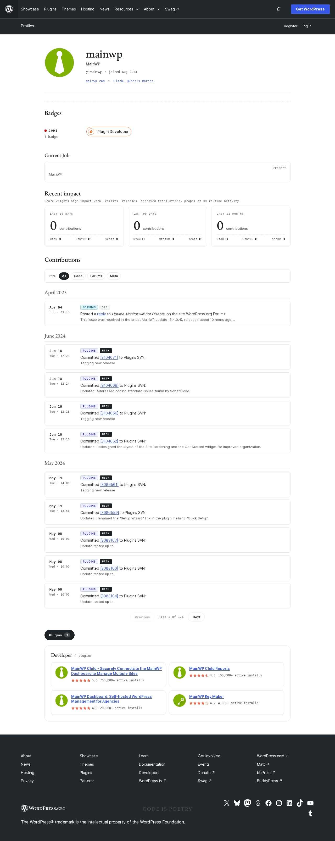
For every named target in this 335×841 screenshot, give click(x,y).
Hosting (27, 772)
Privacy (27, 780)
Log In (306, 26)
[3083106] (109, 568)
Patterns (87, 780)
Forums (96, 276)
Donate (206, 772)
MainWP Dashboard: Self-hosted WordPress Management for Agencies (111, 699)
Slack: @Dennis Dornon (133, 81)
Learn (144, 756)
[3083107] (109, 540)
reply (101, 314)
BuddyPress (269, 780)
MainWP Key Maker (206, 696)
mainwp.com (96, 81)
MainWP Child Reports (209, 668)
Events (204, 764)
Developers (149, 772)
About (26, 756)
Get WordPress (310, 9)
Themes (87, 764)
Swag (205, 780)
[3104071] (109, 357)
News (26, 764)
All (64, 276)
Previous (142, 617)
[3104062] (109, 441)
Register (291, 26)
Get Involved (209, 756)
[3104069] (109, 385)
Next (196, 617)
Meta (114, 276)
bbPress (266, 772)
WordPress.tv (153, 780)
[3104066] (109, 413)
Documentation (152, 764)
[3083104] (109, 596)
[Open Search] (278, 9)
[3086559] (109, 512)
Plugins (58, 635)
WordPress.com (273, 756)
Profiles (27, 26)
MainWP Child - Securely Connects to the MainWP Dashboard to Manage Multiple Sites (116, 671)
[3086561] (109, 484)
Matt (263, 764)
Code (78, 276)
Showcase (89, 756)
